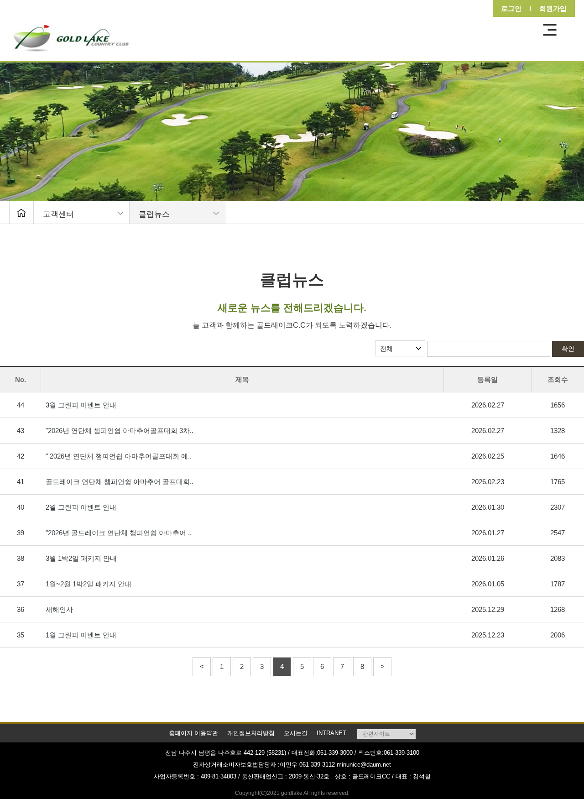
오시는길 (296, 733)
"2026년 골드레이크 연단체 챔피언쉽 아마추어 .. (119, 533)
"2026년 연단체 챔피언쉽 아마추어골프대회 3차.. (119, 430)
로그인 (508, 8)
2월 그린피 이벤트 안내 (81, 507)
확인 (568, 348)
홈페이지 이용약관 (193, 733)
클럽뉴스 (154, 214)
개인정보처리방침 (251, 733)
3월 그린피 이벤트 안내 (81, 405)
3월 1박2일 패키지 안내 (81, 558)
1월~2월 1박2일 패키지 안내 (88, 584)
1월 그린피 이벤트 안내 (81, 635)
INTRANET (331, 733)
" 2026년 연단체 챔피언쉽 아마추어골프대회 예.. (119, 456)
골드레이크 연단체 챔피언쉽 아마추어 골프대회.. (119, 482)
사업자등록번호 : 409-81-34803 (195, 776)
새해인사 (59, 609)
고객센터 (58, 214)
